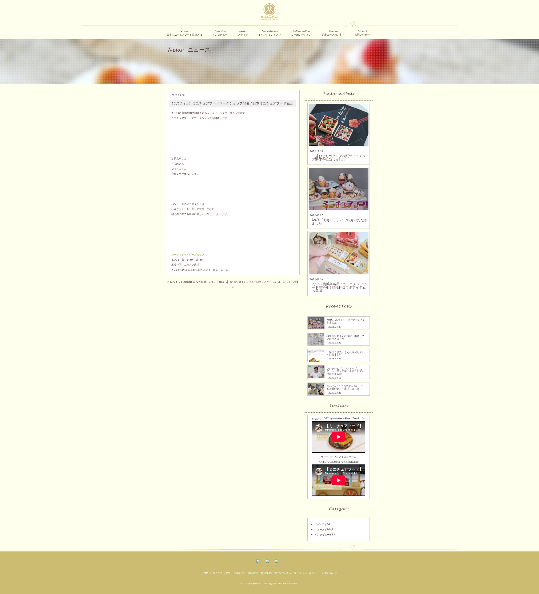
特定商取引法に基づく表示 (276, 573)
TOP (204, 573)
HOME (223, 282)
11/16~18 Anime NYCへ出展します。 (192, 282)
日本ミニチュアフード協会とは (227, 573)
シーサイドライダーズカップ (187, 254)
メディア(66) (323, 524)
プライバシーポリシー (306, 573)
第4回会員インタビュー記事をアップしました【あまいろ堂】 (264, 282)
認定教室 (253, 573)
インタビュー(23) (325, 534)
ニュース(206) (324, 529)
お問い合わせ (329, 573)
